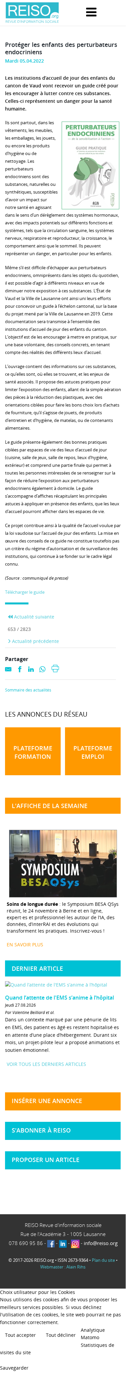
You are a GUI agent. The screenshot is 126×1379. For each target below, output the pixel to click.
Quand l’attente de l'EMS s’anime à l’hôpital (59, 997)
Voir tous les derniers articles (46, 1064)
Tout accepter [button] (20, 1335)
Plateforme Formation (32, 752)
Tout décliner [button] (61, 1335)
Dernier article (37, 968)
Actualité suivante (33, 616)
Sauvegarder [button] (14, 1368)
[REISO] (32, 13)
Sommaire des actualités (28, 690)
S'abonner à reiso (41, 1130)
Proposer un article (45, 1160)
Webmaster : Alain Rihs (62, 1267)
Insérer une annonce (47, 1101)
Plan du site (103, 1260)
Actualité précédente (35, 641)
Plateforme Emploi (92, 752)
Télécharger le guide (25, 592)
